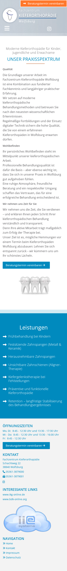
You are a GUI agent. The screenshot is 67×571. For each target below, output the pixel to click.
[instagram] (49, 27)
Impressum (11, 552)
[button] (43, 3)
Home (8, 543)
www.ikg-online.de (14, 494)
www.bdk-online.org (15, 499)
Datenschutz (12, 557)
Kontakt (9, 548)
